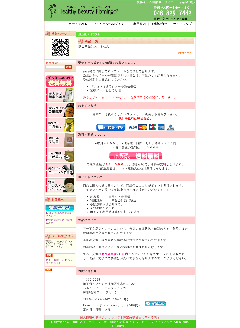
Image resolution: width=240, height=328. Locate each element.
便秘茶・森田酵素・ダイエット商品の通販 (166, 2)
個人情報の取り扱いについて (100, 317)
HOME (82, 34)
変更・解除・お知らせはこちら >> (59, 261)
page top (185, 52)
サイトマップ (182, 23)
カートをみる (78, 23)
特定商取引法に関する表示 (141, 317)
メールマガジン (62, 236)
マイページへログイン (108, 23)
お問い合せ (159, 23)
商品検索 (52, 62)
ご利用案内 (138, 23)
